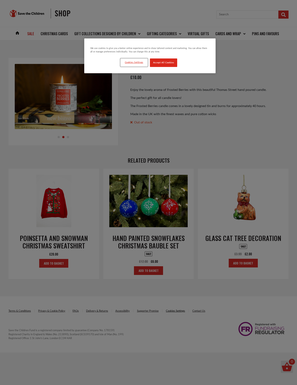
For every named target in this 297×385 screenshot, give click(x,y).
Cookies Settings (134, 62)
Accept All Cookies (163, 63)
